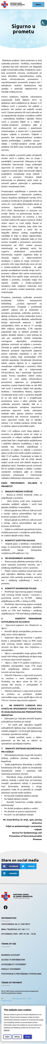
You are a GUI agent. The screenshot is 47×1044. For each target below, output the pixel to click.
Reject (7, 1037)
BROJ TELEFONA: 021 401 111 (15, 929)
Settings (17, 1037)
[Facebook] (5, 907)
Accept (27, 1037)
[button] (10, 866)
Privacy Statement (11, 969)
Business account (10, 955)
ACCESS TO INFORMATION (13, 960)
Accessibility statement (13, 964)
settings (6, 1030)
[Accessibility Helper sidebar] (44, 23)
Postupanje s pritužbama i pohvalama (21, 974)
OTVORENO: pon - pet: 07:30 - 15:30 (18, 933)
